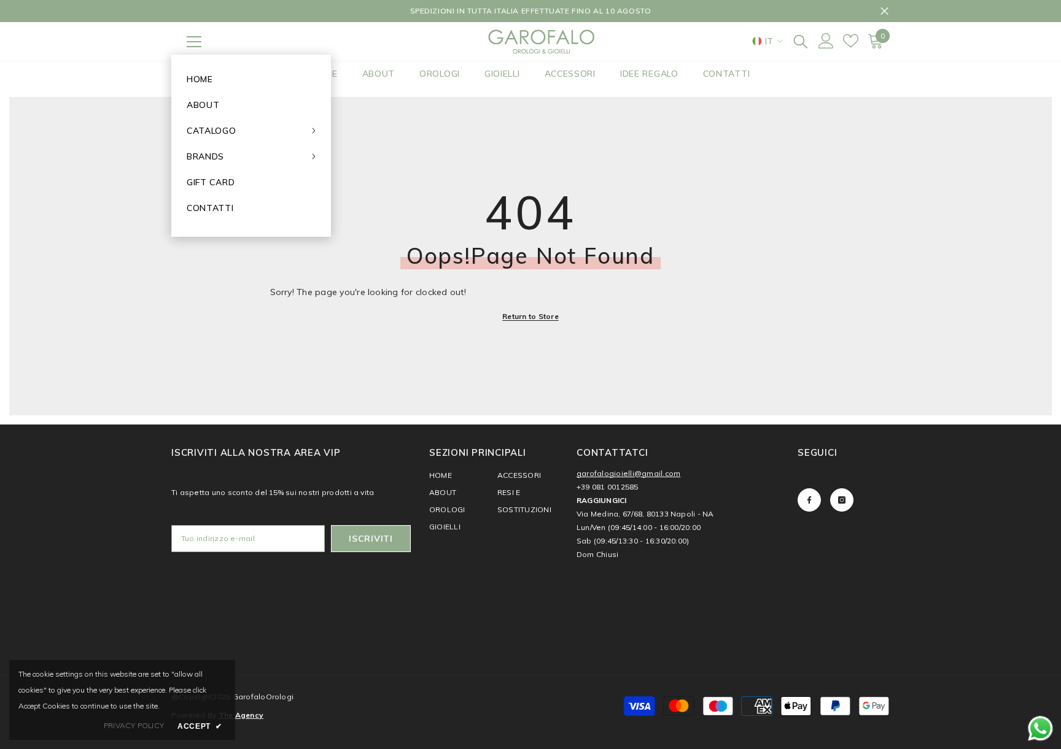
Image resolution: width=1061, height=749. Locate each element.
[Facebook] (809, 500)
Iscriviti (370, 538)
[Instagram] (841, 500)
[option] (530, 11)
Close (884, 11)
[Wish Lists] (850, 40)
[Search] (800, 40)
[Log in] (826, 40)
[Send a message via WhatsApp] (1040, 728)
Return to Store (530, 316)
